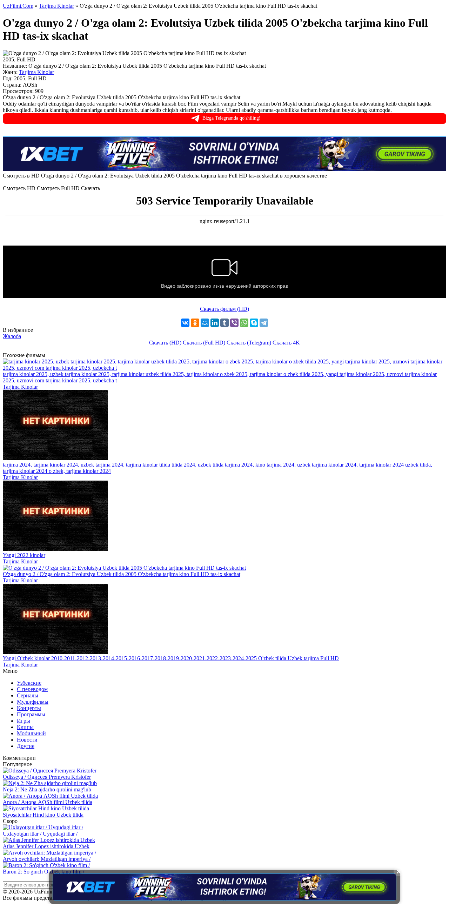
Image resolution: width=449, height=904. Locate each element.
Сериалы (27, 695)
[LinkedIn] (214, 323)
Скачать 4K (286, 343)
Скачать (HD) (165, 343)
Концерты (29, 708)
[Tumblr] (224, 323)
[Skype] (254, 323)
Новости (27, 740)
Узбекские (29, 683)
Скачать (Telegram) (249, 343)
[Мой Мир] (205, 323)
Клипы (25, 727)
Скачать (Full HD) (204, 343)
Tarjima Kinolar (36, 72)
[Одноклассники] (195, 323)
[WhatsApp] (244, 323)
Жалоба (12, 336)
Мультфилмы (32, 702)
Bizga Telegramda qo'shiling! (231, 118)
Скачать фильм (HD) (224, 309)
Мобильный (31, 733)
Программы (31, 714)
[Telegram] (264, 323)
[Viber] (234, 323)
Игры (23, 721)
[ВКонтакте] (185, 323)
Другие (25, 746)
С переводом (32, 689)
